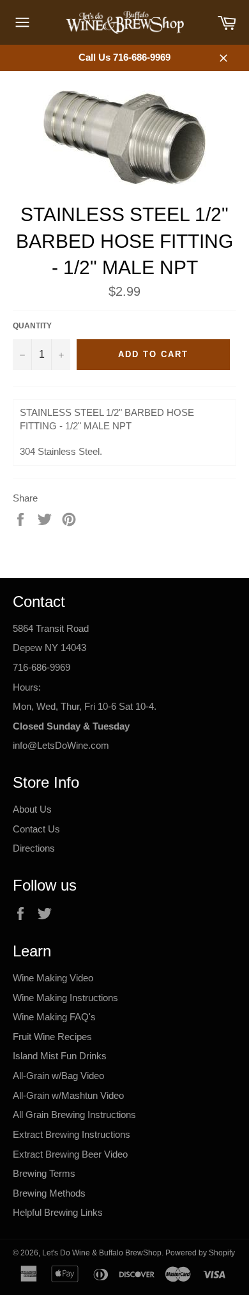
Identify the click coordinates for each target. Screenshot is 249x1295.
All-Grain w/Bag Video (58, 1075)
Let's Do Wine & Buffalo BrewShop (102, 1252)
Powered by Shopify (200, 1252)
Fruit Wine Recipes (52, 1036)
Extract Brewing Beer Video (70, 1154)
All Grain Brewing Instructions (74, 1114)
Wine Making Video (53, 977)
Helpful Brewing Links (58, 1212)
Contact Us (36, 829)
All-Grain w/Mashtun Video (68, 1095)
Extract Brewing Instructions (71, 1134)
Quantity (32, 325)
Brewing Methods (49, 1193)
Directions (34, 848)
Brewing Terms (44, 1173)
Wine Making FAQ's (54, 1016)
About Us (32, 809)
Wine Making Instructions (65, 997)
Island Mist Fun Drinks (60, 1055)
